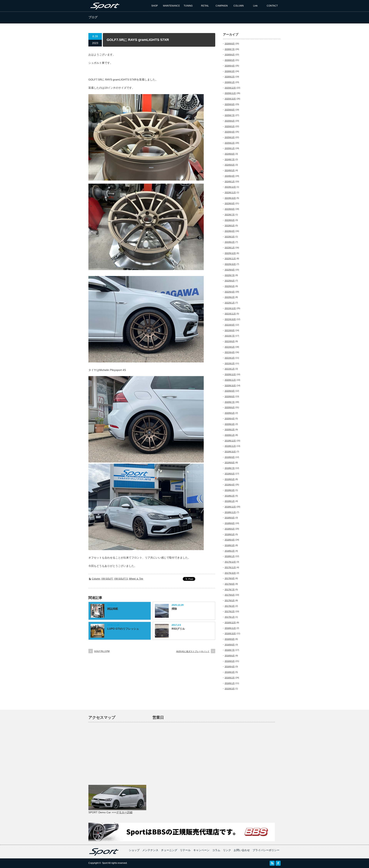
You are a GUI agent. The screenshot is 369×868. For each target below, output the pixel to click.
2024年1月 (230, 181)
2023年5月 (230, 225)
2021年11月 (230, 314)
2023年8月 (230, 209)
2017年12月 (230, 562)
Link (255, 5)
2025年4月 (230, 132)
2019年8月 (230, 462)
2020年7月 (230, 402)
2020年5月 (230, 413)
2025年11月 (230, 93)
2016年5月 (230, 661)
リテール (185, 850)
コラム (216, 850)
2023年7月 (230, 214)
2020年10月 (230, 385)
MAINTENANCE (171, 5)
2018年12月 (230, 507)
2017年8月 (230, 584)
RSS (272, 863)
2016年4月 (230, 666)
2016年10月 (230, 633)
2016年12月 (230, 622)
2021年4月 (230, 352)
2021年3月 (230, 358)
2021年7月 (230, 336)
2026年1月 (230, 82)
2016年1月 (230, 683)
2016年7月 (230, 650)
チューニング (169, 850)
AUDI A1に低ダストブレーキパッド (192, 651)
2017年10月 (230, 573)
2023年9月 (230, 203)
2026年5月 (230, 60)
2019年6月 (230, 474)
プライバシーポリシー (266, 850)
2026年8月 (230, 43)
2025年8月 (230, 110)
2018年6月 (230, 529)
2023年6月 (230, 220)
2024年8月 (230, 154)
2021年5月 (230, 347)
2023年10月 (230, 198)
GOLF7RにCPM (102, 651)
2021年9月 (230, 325)
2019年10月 (230, 451)
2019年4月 (230, 484)
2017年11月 (230, 567)
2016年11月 (230, 628)
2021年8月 (230, 330)
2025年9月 (230, 104)
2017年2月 (230, 611)
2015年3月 (230, 688)
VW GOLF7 (107, 578)
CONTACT (272, 5)
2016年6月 (230, 655)
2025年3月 (230, 137)
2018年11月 (230, 512)
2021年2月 (230, 363)
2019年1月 (230, 501)
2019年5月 (230, 479)
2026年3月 (230, 71)
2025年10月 (230, 99)
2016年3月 (230, 672)
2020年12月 (230, 374)
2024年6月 (230, 165)
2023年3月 (230, 236)
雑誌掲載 (112, 608)
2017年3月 (230, 606)
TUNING (188, 5)
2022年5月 (230, 286)
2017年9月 (230, 578)
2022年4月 (230, 292)
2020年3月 (230, 424)
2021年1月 (230, 369)
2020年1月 (230, 435)
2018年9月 (230, 517)
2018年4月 (230, 540)
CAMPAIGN (222, 5)
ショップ (134, 850)
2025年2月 (230, 143)
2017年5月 (230, 600)
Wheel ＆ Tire (136, 578)
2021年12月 (230, 308)
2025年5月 (230, 126)
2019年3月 (230, 490)
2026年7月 (230, 49)
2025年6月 (230, 121)
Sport (105, 863)
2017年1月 (230, 617)
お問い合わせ (242, 850)
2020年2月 (230, 429)
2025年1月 (230, 148)
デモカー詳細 (124, 812)
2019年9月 (230, 457)
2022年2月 (230, 297)
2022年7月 (230, 275)
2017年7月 (230, 589)
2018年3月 (230, 545)
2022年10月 (230, 264)
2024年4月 (230, 176)
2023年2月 (230, 242)
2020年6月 (230, 407)
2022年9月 (230, 270)
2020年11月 (230, 380)
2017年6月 (230, 595)
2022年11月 (230, 258)
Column (96, 578)
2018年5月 (230, 534)
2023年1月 (230, 247)
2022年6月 (230, 280)
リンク (227, 850)
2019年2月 (230, 496)
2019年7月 (230, 468)
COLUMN (239, 5)
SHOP (154, 5)
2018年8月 (230, 523)
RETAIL (205, 5)
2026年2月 (230, 76)
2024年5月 (230, 170)
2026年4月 (230, 66)
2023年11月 (230, 192)
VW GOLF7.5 (121, 578)
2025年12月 (230, 88)
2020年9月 (230, 391)
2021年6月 (230, 341)
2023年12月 (230, 187)
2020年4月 (230, 418)
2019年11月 (230, 446)
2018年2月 (230, 551)
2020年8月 (230, 396)
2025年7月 (230, 115)
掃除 (174, 608)
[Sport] (104, 8)
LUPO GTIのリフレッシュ (123, 628)
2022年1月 (230, 303)
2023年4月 (230, 231)
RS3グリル (178, 628)
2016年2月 (230, 677)
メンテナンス (150, 850)
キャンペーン (201, 850)
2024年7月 (230, 159)
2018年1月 (230, 556)
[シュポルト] (103, 854)
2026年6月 (230, 54)
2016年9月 (230, 639)
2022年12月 (230, 253)
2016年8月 (230, 644)
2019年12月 (230, 440)
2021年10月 (230, 319)
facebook (278, 863)
